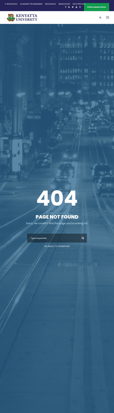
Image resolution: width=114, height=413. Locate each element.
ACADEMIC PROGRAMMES (31, 4)
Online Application (96, 7)
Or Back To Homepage (57, 246)
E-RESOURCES (11, 4)
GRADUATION (64, 4)
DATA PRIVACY (79, 4)
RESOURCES (50, 4)
